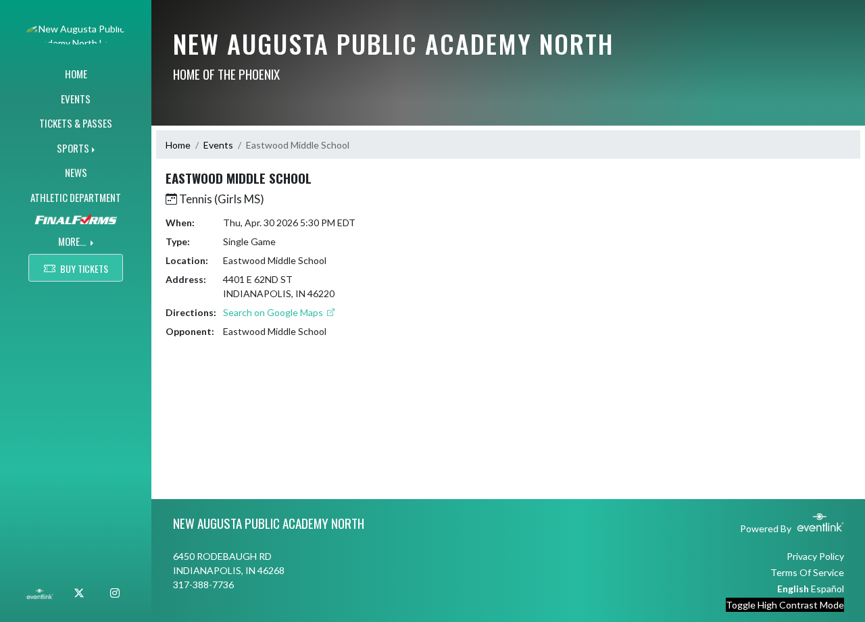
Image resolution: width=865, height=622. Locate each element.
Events (218, 145)
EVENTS (76, 98)
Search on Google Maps (274, 312)
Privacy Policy (815, 556)
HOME (76, 73)
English (793, 588)
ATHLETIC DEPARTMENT (75, 197)
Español (827, 588)
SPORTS (73, 147)
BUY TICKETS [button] (84, 268)
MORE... (73, 241)
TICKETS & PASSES (75, 122)
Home (178, 145)
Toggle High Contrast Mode (785, 605)
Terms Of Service (807, 572)
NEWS (76, 172)
